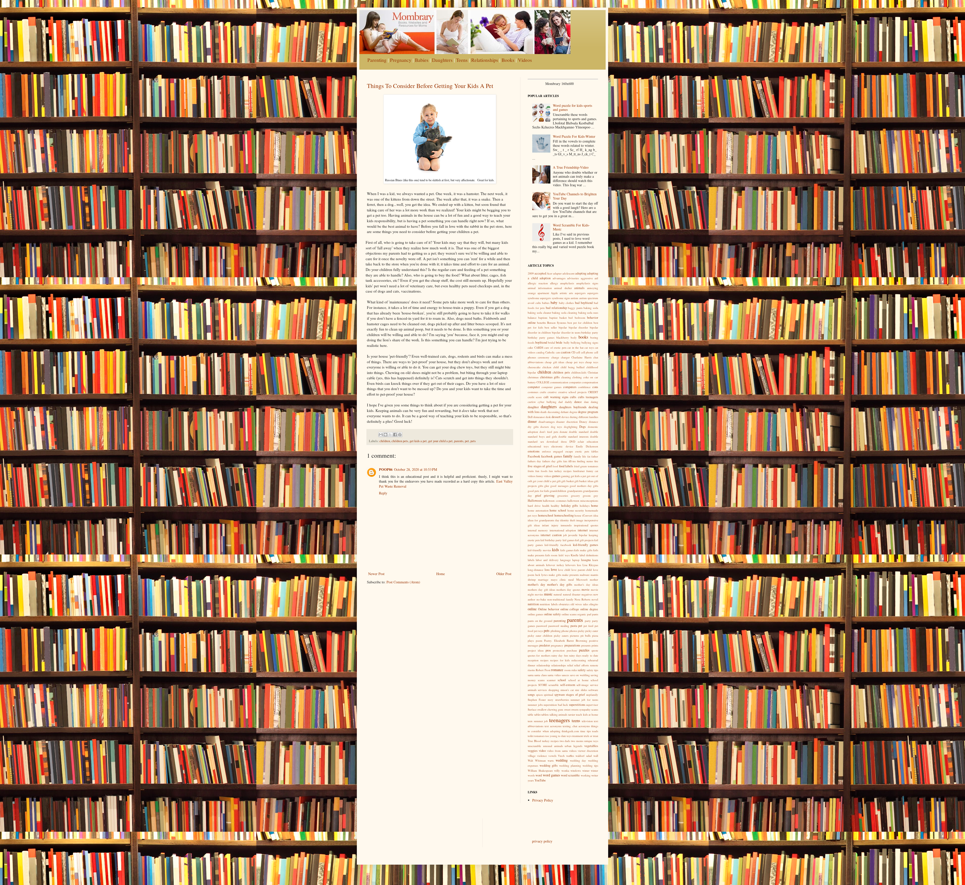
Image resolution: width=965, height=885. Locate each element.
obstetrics (564, 604)
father (594, 456)
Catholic (550, 352)
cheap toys (591, 362)
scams (541, 680)
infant (545, 525)
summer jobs (535, 705)
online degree (589, 609)
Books (508, 60)
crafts (543, 392)
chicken (546, 367)
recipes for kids (560, 660)
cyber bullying (547, 402)
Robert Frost (543, 670)
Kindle (574, 555)
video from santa (557, 751)
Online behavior (548, 609)
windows (575, 770)
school (562, 680)
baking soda (591, 308)
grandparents (574, 491)
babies (545, 303)
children (384, 441)
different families (588, 417)
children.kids (578, 372)
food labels (566, 466)
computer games (552, 387)
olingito (593, 604)
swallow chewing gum (550, 709)
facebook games (551, 456)
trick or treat (591, 736)
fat (588, 456)
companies (575, 382)
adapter (557, 273)
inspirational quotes (586, 525)
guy (596, 495)
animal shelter (563, 288)
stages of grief (575, 694)
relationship (543, 665)
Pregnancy (400, 60)
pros (548, 650)
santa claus (540, 675)
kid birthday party (551, 540)
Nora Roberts (582, 599)
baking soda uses (588, 312)
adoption (545, 278)
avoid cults (534, 303)
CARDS (538, 347)
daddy (568, 402)
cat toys (589, 347)
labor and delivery (547, 560)
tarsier (571, 714)
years (531, 780)
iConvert (587, 515)
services (542, 690)
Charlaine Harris (581, 357)
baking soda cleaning (564, 312)
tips (589, 731)
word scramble (570, 775)
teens (576, 720)
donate (563, 432)
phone (565, 631)
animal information (540, 288)
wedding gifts (549, 765)
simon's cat (566, 690)
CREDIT (593, 392)
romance (557, 669)
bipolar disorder (578, 327)
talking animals (558, 714)
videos (572, 751)
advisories (573, 278)
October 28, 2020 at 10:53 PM (415, 469)
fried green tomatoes (586, 466)
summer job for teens (584, 700)
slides (584, 690)
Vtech (561, 756)
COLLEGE (543, 382)
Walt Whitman (537, 760)
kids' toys (564, 555)
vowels (552, 756)
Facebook (534, 456)
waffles (570, 756)
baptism (542, 317)
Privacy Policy (542, 800)
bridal (551, 342)
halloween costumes (554, 500)
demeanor (539, 417)
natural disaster (572, 594)
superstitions (577, 705)
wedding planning (570, 765)
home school (558, 510)
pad (589, 614)
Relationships (484, 60)
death (543, 412)
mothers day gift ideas (541, 589)
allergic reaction (538, 283)
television (587, 721)
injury (554, 525)
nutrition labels (548, 604)
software (593, 690)
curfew (532, 402)
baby (554, 302)
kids (555, 549)
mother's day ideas (586, 584)
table (530, 714)
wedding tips (590, 765)
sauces (565, 675)
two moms (577, 741)
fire (596, 461)
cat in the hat (575, 347)
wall (595, 756)
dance (578, 402)
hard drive (534, 505)
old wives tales (579, 604)
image (579, 520)
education (592, 441)
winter (586, 770)
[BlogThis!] (385, 434)
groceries (562, 495)
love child (564, 570)
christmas (533, 377)
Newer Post (376, 573)
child (556, 367)
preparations (572, 645)
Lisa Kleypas (590, 565)
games (556, 476)
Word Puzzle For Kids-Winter (574, 136)
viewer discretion (588, 751)
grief (538, 495)
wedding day (578, 760)
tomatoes (539, 736)
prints (595, 645)
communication (559, 382)
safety (582, 670)
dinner (532, 421)
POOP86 (386, 469)
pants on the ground (540, 621)
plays (531, 640)
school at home (578, 680)
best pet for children (579, 322)
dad (560, 402)
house (577, 515)
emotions (534, 451)
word (539, 775)
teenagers (559, 720)
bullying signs (590, 342)
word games (551, 775)
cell (578, 352)
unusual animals (553, 746)
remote (594, 665)
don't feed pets (549, 432)
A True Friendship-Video (571, 167)
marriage (543, 579)
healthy (555, 505)
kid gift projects (584, 540)
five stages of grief (540, 466)
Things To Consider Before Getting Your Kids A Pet (430, 86)
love (554, 569)
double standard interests (573, 436)
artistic (563, 293)
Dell (530, 417)
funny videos (543, 476)
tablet (537, 714)
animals (579, 288)
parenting (560, 621)
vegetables (591, 746)
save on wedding (580, 675)
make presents (570, 575)
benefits (541, 322)
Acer (549, 273)
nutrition (533, 604)
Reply (383, 493)
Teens (462, 60)
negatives (587, 594)
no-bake (541, 599)
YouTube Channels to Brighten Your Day (575, 196)
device (565, 417)
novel (595, 599)
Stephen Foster (537, 700)
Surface (532, 709)
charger (565, 357)
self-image (582, 685)
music (548, 594)
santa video (554, 675)
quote (595, 650)
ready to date (590, 655)
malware (585, 575)
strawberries (562, 700)
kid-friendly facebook (558, 545)
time (582, 731)
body (574, 337)
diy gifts (533, 427)
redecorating (578, 660)
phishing (556, 631)
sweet (567, 709)
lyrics (544, 575)
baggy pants (575, 308)
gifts (540, 486)
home (594, 505)
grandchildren (558, 491)
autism (574, 298)
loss (547, 570)
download (552, 441)
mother (594, 579)
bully (567, 342)
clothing (577, 377)
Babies (421, 60)
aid (596, 278)
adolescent (568, 273)
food (555, 466)
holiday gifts (569, 505)
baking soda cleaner (539, 312)
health (545, 505)
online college (569, 609)
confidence (584, 387)
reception (533, 660)
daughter (533, 407)
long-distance (535, 570)
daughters (549, 406)
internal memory (538, 530)
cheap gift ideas (554, 362)
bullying (576, 342)
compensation (590, 382)
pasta (573, 626)
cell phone (587, 352)
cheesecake (534, 367)
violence (542, 756)
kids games (566, 550)
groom (587, 495)
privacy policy (542, 841)
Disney (583, 422)
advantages (559, 278)
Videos (525, 60)
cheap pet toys (575, 362)
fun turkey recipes (560, 471)
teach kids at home (587, 714)
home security (575, 510)
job (565, 535)
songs (531, 694)
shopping (553, 690)
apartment (543, 293)
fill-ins (572, 461)
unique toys (591, 741)
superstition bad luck (556, 705)
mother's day (536, 584)
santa (531, 675)
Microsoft (582, 579)
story (550, 700)
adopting (580, 273)
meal (571, 579)
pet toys (538, 631)
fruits (531, 471)
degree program (588, 412)
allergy (554, 283)
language (565, 560)
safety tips (592, 670)
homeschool (545, 515)
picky (581, 631)
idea (595, 515)
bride (559, 342)
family (567, 456)
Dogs (582, 427)
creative (552, 392)
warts (551, 760)
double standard (578, 432)
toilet (531, 736)
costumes (533, 392)
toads (595, 731)
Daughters (442, 60)
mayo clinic (558, 579)
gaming (565, 476)
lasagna (586, 560)
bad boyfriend (584, 303)
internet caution (551, 535)
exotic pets (582, 451)
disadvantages (547, 422)
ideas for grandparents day (543, 520)
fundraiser (579, 471)
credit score (535, 397)
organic (581, 614)
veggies (533, 751)
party (588, 621)
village (532, 756)
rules (574, 670)
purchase (572, 650)
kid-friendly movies (539, 550)
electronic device (562, 446)
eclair (581, 441)
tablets (545, 714)
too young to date (555, 736)
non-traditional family (560, 599)
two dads (565, 741)
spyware (559, 694)
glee (546, 486)
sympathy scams (588, 709)
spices (539, 694)
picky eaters (561, 635)
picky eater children (540, 635)
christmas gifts (550, 377)
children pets (400, 441)
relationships (558, 665)
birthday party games (541, 337)
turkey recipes (550, 741)
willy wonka (561, 770)
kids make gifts (583, 550)
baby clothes (566, 303)
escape (569, 451)
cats (558, 352)
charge (555, 357)
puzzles (584, 650)
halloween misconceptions (582, 500)
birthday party (589, 332)
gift (559, 481)
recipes (544, 660)
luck (537, 575)
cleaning (566, 377)
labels (531, 560)
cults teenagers (588, 397)
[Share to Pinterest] (399, 434)
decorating (554, 412)
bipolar (563, 327)
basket (563, 317)
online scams (569, 614)
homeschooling (564, 515)
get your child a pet (440, 441)
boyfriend (541, 342)
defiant (564, 412)
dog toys (556, 427)
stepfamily (592, 694)
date (586, 402)
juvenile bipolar (577, 535)
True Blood (534, 741)
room (567, 670)
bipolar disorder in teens (566, 332)
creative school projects (572, 392)
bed (570, 317)
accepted (540, 273)
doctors (544, 427)
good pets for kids (538, 491)
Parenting (377, 60)
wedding (562, 760)
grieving (549, 495)
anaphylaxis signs (587, 283)
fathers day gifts (552, 461)
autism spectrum (588, 298)
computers (569, 387)
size (577, 690)
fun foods (541, 471)
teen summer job (538, 721)
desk (548, 417)
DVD (572, 441)
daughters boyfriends (573, 407)
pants (595, 614)
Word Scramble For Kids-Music (571, 227)
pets (473, 441)
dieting (574, 417)
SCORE (542, 685)
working (586, 775)
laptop (576, 560)
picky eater (591, 631)
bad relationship (556, 308)
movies (539, 594)
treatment (577, 736)
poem (539, 640)
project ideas (536, 650)
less (579, 565)
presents (586, 645)
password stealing (558, 626)
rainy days (575, 655)
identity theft (567, 520)
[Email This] (380, 434)
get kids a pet (418, 441)
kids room (551, 555)
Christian (593, 372)
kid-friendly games (585, 545)
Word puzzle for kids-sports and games (572, 107)
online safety (552, 614)
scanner (551, 680)
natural (558, 594)
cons (595, 387)
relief (570, 665)
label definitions (589, 555)
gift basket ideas (583, 481)
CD (573, 352)
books (583, 337)
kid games (568, 540)
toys (569, 736)
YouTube (540, 780)
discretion (572, 422)
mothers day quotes (568, 589)
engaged (558, 451)
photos (573, 631)
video (542, 751)
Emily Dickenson (587, 446)
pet (467, 441)
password (541, 626)
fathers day (534, 461)
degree (573, 412)
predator (544, 645)
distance (593, 422)
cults (573, 397)
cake (530, 347)
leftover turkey (555, 565)
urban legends (573, 746)
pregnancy (557, 645)
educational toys (538, 446)
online (532, 609)
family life (580, 456)
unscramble (534, 746)
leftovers (570, 565)
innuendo (566, 525)
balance (532, 317)
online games (535, 614)
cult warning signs (556, 397)
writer (594, 775)
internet (583, 530)
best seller (551, 327)
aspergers (580, 293)
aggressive (587, 278)
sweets (574, 709)
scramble (553, 685)
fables (594, 451)
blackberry (562, 337)
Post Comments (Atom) (403, 582)
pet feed (588, 626)
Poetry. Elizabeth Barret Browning (565, 640)
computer (534, 387)
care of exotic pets (555, 347)
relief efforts (581, 665)
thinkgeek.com (570, 731)
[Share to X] (390, 434)
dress (564, 441)
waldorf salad (583, 756)
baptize (553, 317)
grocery (575, 495)
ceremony (543, 357)
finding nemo (585, 461)
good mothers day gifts (584, 486)
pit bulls (586, 635)
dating (594, 402)
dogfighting (570, 427)
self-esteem (567, 685)
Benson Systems (556, 322)
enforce (546, 451)
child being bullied (573, 367)
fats (565, 461)
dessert (556, 417)
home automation (538, 510)
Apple (554, 293)
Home (440, 573)
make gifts (555, 575)
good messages (559, 486)
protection (559, 650)
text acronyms (553, 726)
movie (586, 589)
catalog (540, 352)
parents (458, 441)
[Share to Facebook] (395, 434)
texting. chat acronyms (576, 726)
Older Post (503, 573)
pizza (595, 635)
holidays (585, 505)
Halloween (535, 500)
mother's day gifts (559, 584)
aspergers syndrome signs (555, 298)
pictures (574, 635)
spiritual (548, 694)
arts (571, 293)
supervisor (592, 705)
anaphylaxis (567, 283)
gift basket (567, 481)
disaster (560, 422)
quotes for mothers (539, 655)
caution (565, 352)
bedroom (580, 317)
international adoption (563, 530)
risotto (531, 670)
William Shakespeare (540, 770)
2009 (531, 273)
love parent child (581, 570)
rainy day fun (559, 655)
